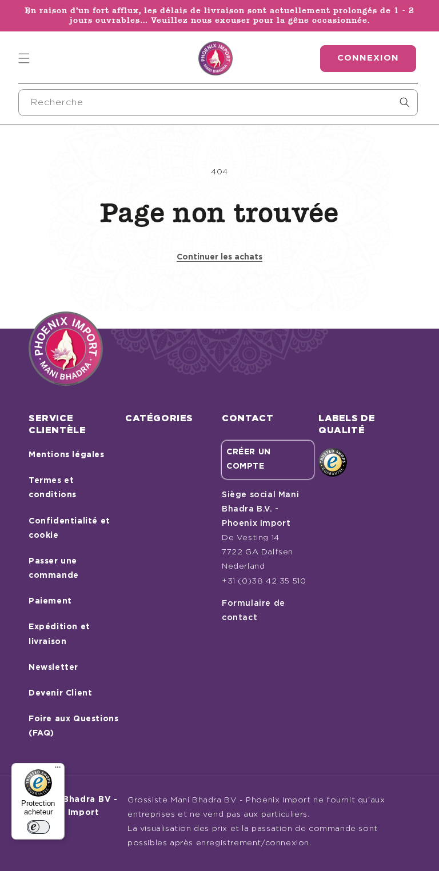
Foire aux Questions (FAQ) (73, 726)
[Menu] (58, 770)
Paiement (50, 601)
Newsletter (53, 668)
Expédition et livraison (59, 634)
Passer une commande (54, 568)
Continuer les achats (219, 257)
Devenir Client (60, 693)
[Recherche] (404, 102)
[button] (24, 58)
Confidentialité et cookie (69, 528)
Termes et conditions (53, 488)
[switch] (38, 827)
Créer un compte (248, 459)
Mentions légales (67, 455)
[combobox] (218, 102)
